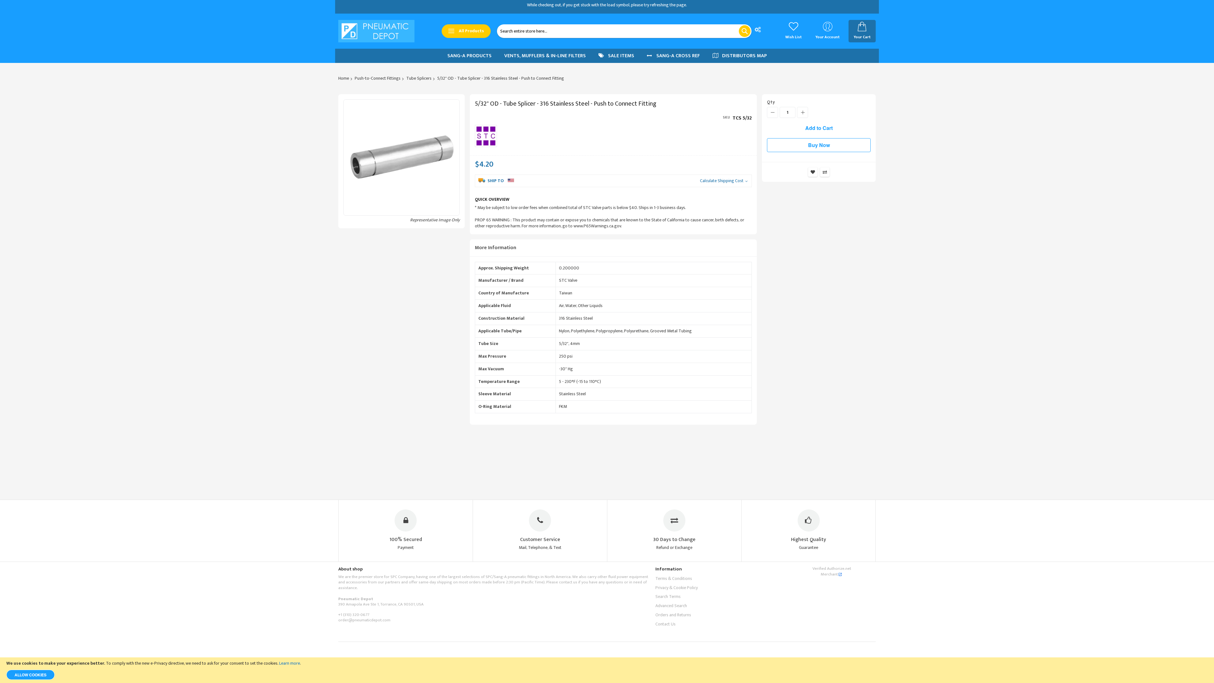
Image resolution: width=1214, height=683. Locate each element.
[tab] (613, 248)
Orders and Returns (673, 614)
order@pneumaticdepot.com (364, 620)
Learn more (289, 663)
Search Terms (668, 596)
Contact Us (665, 624)
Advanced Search (671, 605)
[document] (607, 670)
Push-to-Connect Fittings (378, 78)
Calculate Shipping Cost (722, 181)
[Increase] (802, 112)
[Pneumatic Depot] (376, 31)
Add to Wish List (813, 172)
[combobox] (624, 31)
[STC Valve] (486, 136)
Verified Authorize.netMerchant (831, 571)
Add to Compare (825, 172)
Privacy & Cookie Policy (676, 587)
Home (343, 78)
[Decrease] (772, 112)
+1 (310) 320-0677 (353, 614)
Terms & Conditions (673, 578)
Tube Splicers (419, 78)
